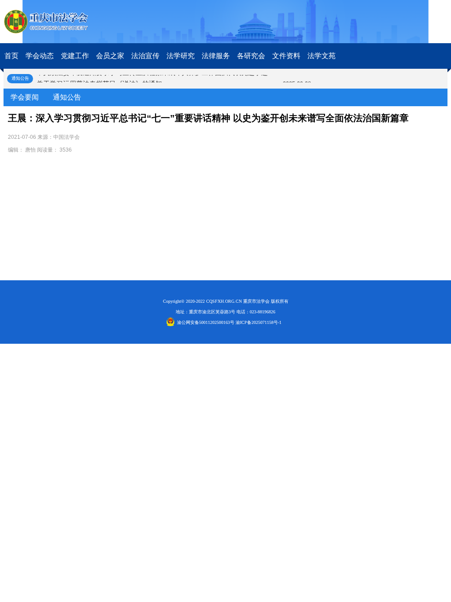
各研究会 (251, 55)
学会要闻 (25, 97)
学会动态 (40, 55)
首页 (11, 55)
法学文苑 (321, 55)
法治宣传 (145, 55)
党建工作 (75, 55)
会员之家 (110, 55)
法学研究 (180, 55)
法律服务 (216, 55)
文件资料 (286, 55)
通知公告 (67, 97)
